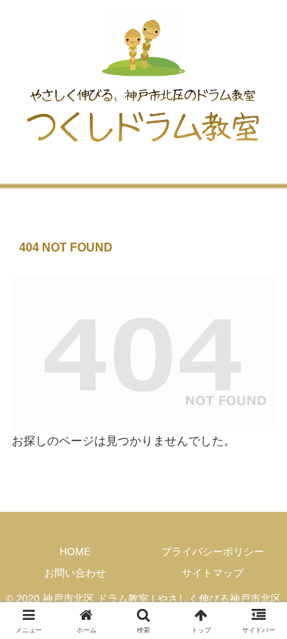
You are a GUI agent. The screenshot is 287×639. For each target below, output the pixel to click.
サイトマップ (213, 573)
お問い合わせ (75, 573)
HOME (75, 551)
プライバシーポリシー (212, 551)
